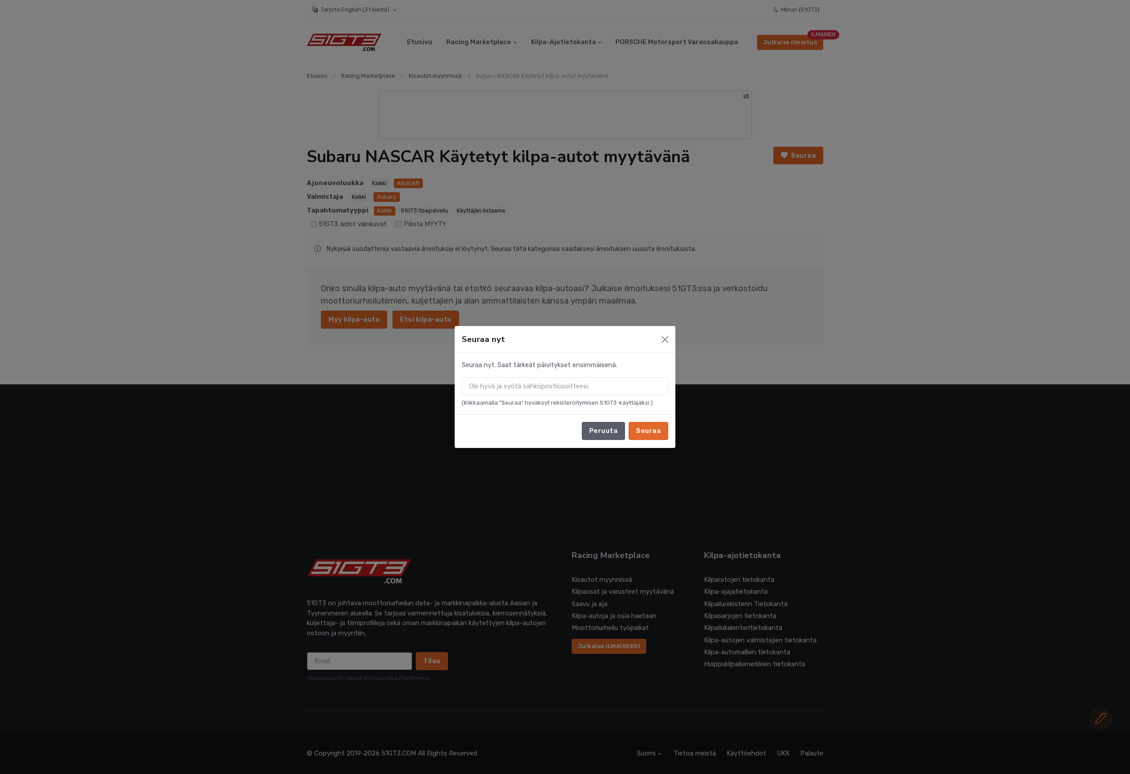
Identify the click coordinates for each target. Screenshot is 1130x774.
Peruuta (603, 431)
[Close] (665, 339)
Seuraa (648, 431)
